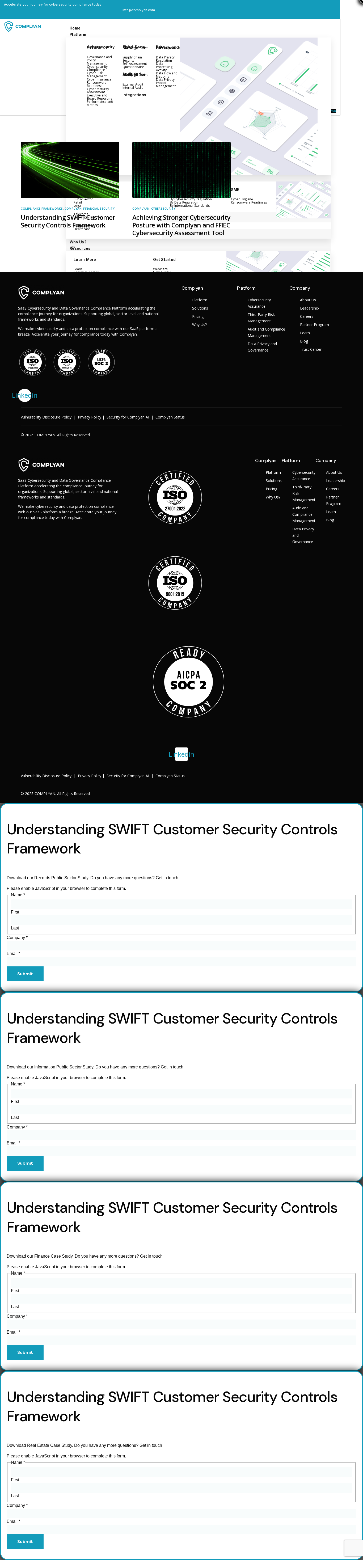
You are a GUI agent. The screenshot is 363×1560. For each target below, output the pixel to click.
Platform (78, 34)
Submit (25, 973)
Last (15, 928)
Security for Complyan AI (128, 417)
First (15, 912)
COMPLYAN (73, 208)
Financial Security (99, 208)
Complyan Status (170, 417)
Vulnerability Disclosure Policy (46, 417)
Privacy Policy (89, 417)
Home (75, 28)
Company (17, 937)
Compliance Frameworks (42, 208)
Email (13, 953)
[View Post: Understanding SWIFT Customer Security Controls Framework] (70, 170)
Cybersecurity (163, 208)
